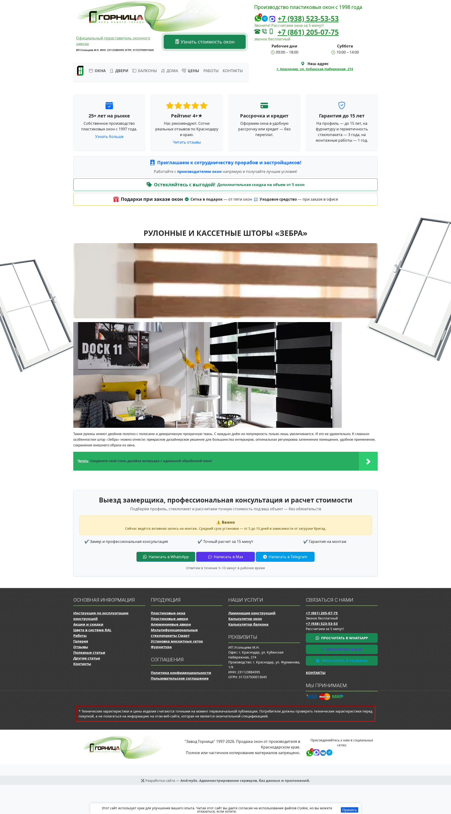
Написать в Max (228, 556)
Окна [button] (100, 70)
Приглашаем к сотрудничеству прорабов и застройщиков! (229, 162)
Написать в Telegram (287, 556)
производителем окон (200, 171)
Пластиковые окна (168, 613)
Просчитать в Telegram (344, 660)
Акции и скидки (88, 624)
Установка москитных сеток (177, 641)
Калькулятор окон (245, 618)
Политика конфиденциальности (181, 672)
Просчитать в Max (344, 649)
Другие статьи (86, 658)
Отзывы (80, 646)
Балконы (147, 70)
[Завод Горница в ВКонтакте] (322, 752)
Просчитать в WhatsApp (344, 637)
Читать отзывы (187, 142)
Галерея (80, 641)
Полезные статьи (89, 652)
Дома (172, 70)
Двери (121, 70)
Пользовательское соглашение (180, 678)
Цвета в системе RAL (92, 629)
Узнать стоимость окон (207, 42)
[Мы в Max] (272, 19)
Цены (193, 70)
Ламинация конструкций (252, 613)
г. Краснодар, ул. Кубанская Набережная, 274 (315, 69)
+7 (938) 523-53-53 (308, 18)
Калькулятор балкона (248, 624)
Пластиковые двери (169, 618)
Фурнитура (161, 646)
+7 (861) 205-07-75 (308, 32)
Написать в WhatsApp (168, 556)
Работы (211, 70)
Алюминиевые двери (171, 624)
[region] (225, 808)
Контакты (233, 70)
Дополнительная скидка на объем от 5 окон (261, 184)
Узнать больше (109, 136)
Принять (349, 810)
